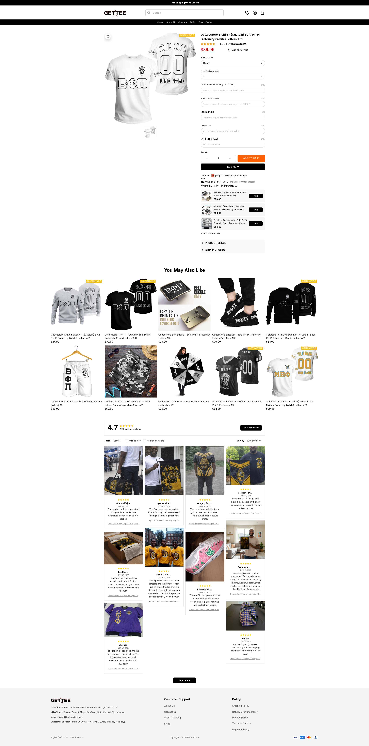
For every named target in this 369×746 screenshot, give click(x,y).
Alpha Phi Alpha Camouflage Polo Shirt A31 (205, 524)
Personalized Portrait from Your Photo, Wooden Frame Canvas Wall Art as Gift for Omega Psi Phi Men (245, 594)
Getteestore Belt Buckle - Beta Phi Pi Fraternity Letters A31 (230, 194)
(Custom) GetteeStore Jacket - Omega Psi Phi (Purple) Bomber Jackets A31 (123, 668)
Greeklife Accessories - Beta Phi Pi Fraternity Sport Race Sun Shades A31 (230, 222)
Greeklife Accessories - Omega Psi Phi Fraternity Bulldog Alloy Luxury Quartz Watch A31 (246, 659)
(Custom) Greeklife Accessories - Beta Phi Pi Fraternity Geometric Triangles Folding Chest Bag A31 (229, 208)
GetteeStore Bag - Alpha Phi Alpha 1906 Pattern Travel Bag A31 (123, 524)
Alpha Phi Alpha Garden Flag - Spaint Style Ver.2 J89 (164, 520)
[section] (233, 44)
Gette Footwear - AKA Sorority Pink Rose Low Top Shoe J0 (205, 610)
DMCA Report (76, 737)
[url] (70, 717)
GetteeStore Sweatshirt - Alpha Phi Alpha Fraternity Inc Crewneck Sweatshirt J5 (164, 601)
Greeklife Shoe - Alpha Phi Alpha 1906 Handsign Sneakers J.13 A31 (123, 596)
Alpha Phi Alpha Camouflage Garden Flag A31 (245, 513)
